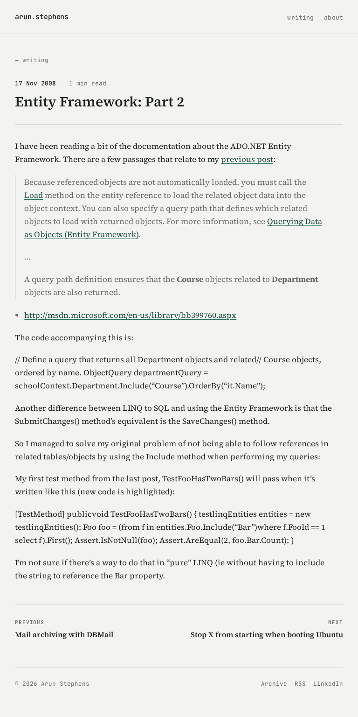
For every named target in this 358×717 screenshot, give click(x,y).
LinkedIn (328, 684)
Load (33, 195)
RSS (300, 684)
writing (300, 17)
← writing (31, 60)
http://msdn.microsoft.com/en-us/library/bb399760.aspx (130, 315)
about (333, 17)
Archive (274, 684)
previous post (247, 159)
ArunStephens (42, 16)
